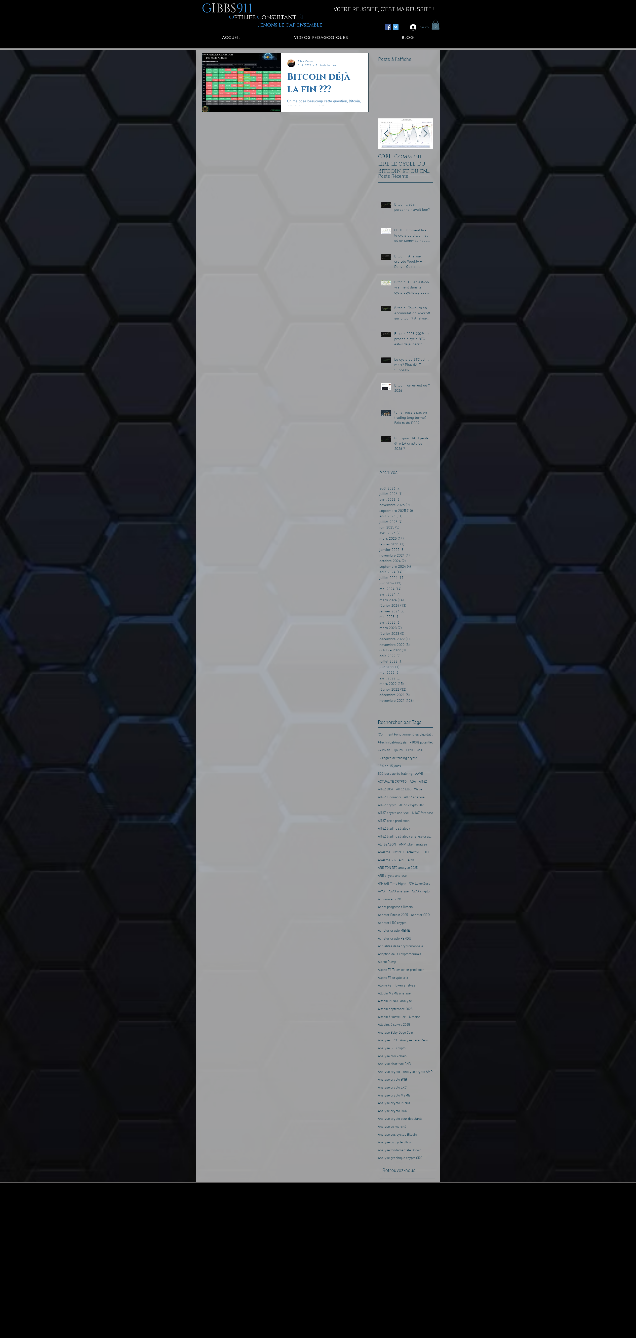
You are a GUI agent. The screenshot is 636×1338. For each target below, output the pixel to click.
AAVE (419, 774)
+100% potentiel (421, 742)
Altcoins (415, 1017)
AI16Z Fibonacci (389, 797)
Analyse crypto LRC (392, 1088)
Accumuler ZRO (389, 899)
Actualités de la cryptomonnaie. (401, 946)
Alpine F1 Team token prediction (401, 970)
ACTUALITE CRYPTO (392, 782)
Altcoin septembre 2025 (395, 1009)
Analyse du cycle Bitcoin (395, 1142)
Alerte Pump (387, 962)
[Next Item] (425, 134)
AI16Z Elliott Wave (409, 789)
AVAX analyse (399, 891)
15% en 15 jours (389, 766)
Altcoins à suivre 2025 (394, 1025)
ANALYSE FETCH (419, 852)
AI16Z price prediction (394, 821)
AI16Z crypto (387, 805)
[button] (435, 25)
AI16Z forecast (422, 813)
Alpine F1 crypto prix (393, 978)
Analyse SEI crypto (391, 1048)
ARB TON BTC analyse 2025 (398, 868)
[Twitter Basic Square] (395, 27)
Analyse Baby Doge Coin (395, 1033)
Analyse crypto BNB (392, 1080)
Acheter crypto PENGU (394, 939)
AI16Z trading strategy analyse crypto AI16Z (405, 837)
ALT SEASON (387, 845)
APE (402, 860)
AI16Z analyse (414, 797)
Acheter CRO (420, 915)
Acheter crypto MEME (394, 931)
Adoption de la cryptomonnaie (399, 954)
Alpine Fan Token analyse (396, 986)
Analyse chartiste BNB (394, 1064)
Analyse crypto (389, 1072)
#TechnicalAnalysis (392, 742)
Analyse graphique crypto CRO (400, 1158)
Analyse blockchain (392, 1056)
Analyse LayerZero (414, 1040)
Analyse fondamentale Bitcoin (400, 1150)
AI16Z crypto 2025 (412, 805)
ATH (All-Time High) (392, 884)
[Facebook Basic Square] (388, 27)
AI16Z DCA (385, 789)
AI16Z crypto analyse (393, 813)
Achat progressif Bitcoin (395, 907)
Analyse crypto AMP (418, 1072)
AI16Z (423, 782)
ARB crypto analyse (392, 876)
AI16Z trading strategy (394, 829)
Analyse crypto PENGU (394, 1103)
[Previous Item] (386, 134)
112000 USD (414, 750)
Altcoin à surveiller (392, 1017)
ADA (413, 782)
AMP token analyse (413, 845)
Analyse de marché (392, 1127)
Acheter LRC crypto (392, 923)
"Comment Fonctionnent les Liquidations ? (405, 735)
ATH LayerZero (419, 884)
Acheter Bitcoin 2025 (393, 915)
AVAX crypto (421, 891)
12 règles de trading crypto (397, 758)
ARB (411, 860)
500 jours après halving (395, 774)
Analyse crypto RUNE (393, 1111)
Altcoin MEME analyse (394, 993)
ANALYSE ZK (387, 860)
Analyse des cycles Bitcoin (397, 1135)
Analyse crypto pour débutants (400, 1119)
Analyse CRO (387, 1040)
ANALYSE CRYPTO (391, 852)
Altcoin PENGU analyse (395, 1001)
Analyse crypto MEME (394, 1095)
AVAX (382, 891)
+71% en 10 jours (390, 750)
